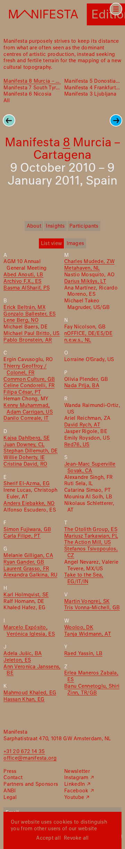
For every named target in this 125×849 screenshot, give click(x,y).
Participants (83, 226)
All (6, 100)
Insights (55, 226)
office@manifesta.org (29, 758)
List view (51, 243)
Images (75, 243)
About (34, 226)
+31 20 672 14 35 (24, 751)
